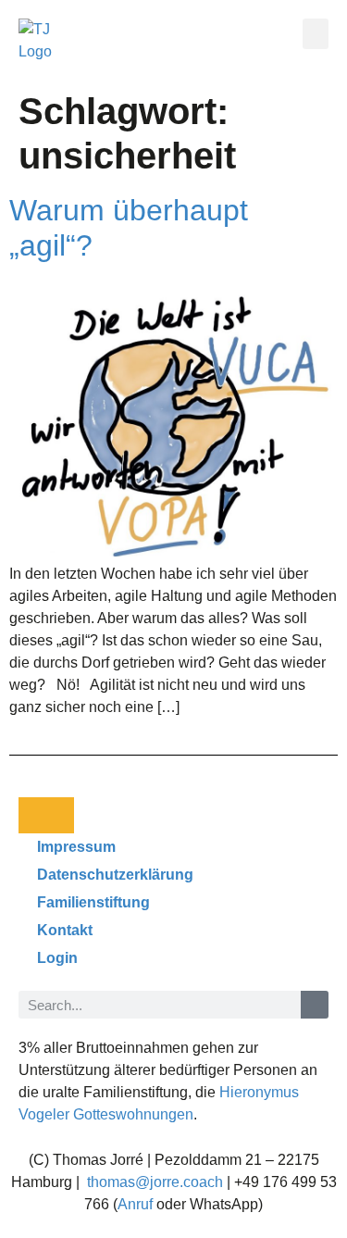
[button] (315, 34)
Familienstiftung (93, 902)
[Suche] (314, 1005)
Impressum (76, 847)
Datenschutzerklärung (115, 874)
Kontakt (65, 930)
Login (57, 958)
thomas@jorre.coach (155, 1182)
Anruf (135, 1204)
